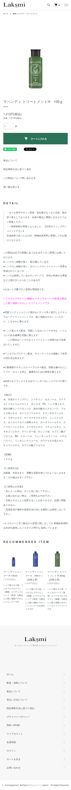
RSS (9, 725)
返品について (10, 160)
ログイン (11, 750)
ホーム (5, 13)
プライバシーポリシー (18, 716)
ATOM (16, 725)
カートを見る (13, 759)
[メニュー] (66, 5)
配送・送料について (17, 682)
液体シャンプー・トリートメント (25, 13)
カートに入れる (39, 138)
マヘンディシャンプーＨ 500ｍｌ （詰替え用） (34, 575)
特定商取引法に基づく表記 (17, 169)
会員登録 (11, 742)
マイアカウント (15, 733)
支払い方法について (17, 699)
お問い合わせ (13, 767)
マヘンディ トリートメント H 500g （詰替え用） (57, 575)
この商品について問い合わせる (19, 178)
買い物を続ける (11, 186)
